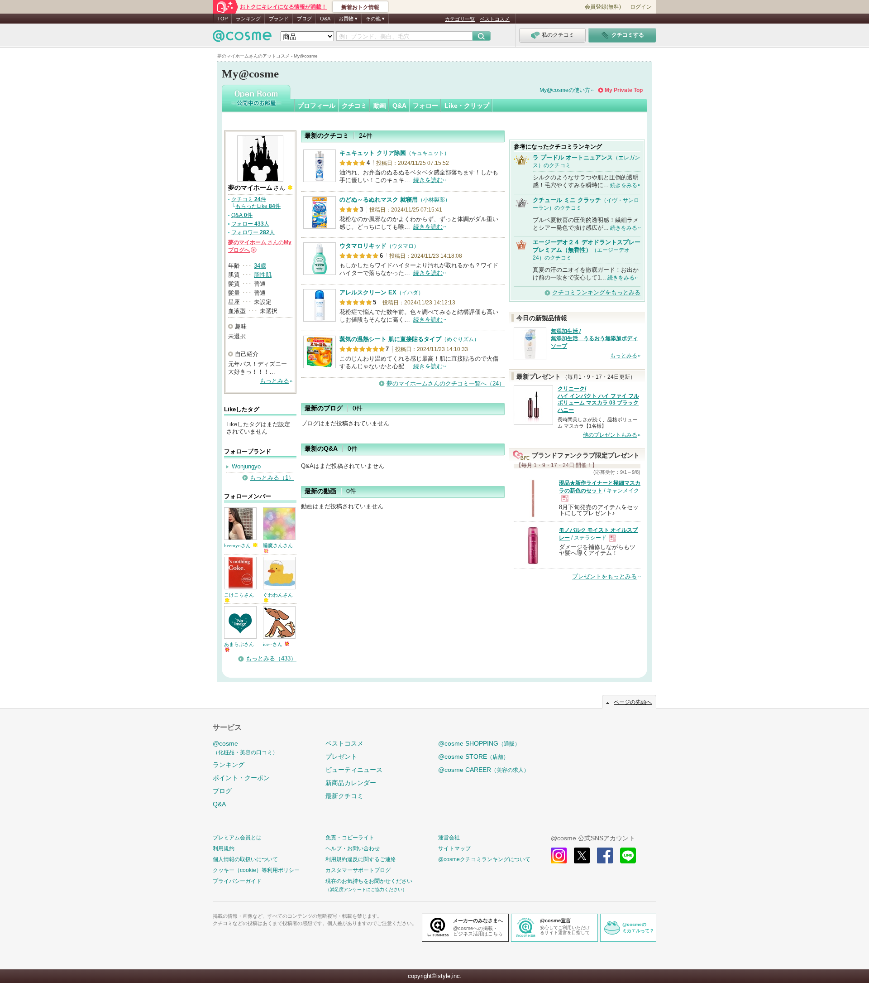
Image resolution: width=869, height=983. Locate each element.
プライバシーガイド (237, 881)
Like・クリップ (466, 105)
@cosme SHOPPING (479, 743)
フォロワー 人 (253, 232)
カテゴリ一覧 (460, 19)
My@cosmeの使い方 (565, 90)
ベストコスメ (495, 19)
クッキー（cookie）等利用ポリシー (256, 870)
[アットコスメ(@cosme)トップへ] (242, 38)
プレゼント (341, 756)
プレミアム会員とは (237, 837)
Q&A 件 (242, 215)
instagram (559, 855)
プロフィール (316, 105)
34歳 (260, 265)
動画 (379, 105)
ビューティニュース (353, 769)
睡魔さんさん (278, 545)
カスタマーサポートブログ (358, 870)
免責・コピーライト (349, 837)
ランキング (248, 18)
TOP (222, 18)
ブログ (304, 18)
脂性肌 (263, 274)
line (628, 855)
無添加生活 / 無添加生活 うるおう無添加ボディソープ (594, 339)
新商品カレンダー (350, 782)
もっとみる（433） (271, 658)
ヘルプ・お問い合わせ (352, 848)
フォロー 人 (250, 224)
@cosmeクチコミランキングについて (484, 859)
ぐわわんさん (278, 595)
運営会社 (449, 837)
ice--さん (273, 644)
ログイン (641, 7)
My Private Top (624, 90)
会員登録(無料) (603, 7)
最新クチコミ (344, 796)
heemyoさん (238, 545)
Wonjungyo (246, 466)
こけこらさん (239, 595)
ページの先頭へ (633, 702)
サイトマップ (454, 848)
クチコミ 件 (248, 199)
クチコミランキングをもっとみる (596, 292)
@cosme (245, 748)
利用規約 (223, 848)
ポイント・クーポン (241, 777)
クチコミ (354, 105)
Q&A (325, 18)
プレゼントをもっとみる (604, 576)
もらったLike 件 (258, 206)
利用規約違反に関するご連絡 (360, 859)
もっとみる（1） (272, 477)
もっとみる (274, 380)
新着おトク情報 (360, 7)
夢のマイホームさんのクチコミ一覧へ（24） (446, 383)
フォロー (425, 105)
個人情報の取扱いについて (245, 859)
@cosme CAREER (483, 769)
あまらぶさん (239, 644)
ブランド (279, 18)
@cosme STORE (473, 756)
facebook (605, 855)
